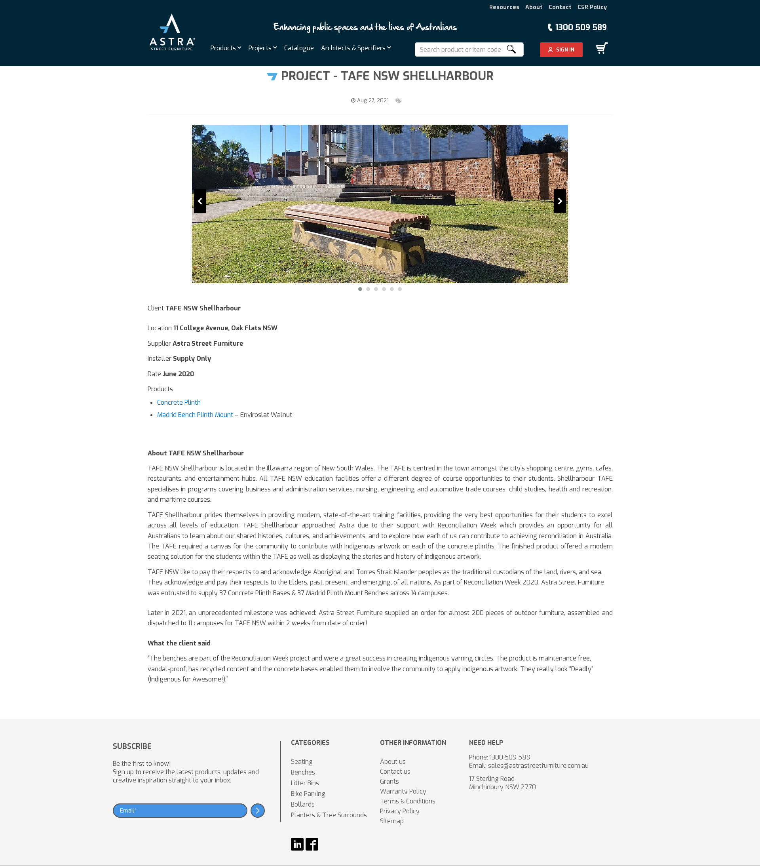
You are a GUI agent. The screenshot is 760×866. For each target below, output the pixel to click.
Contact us (395, 771)
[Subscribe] (258, 810)
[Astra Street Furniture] (172, 31)
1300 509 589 (581, 27)
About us (393, 762)
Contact (560, 7)
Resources (504, 7)
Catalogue (299, 48)
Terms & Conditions (407, 801)
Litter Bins (305, 783)
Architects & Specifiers (354, 48)
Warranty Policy (403, 791)
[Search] (511, 49)
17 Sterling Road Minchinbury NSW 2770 (502, 783)
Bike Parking (308, 794)
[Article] (399, 100)
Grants (389, 781)
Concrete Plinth (179, 402)
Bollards (303, 804)
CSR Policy (592, 7)
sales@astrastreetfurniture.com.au (538, 765)
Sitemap (392, 821)
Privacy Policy (400, 811)
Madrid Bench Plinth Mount (195, 415)
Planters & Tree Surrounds (329, 815)
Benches (303, 772)
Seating (302, 762)
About (534, 7)
